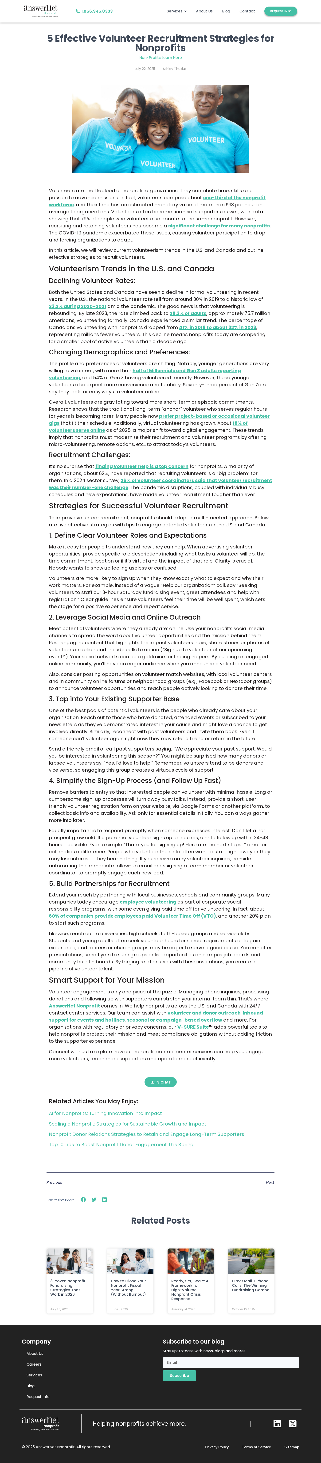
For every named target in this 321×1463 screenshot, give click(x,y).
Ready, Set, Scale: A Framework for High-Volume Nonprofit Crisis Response (189, 1290)
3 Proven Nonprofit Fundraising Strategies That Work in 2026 (68, 1287)
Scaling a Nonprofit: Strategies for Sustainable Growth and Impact (127, 1124)
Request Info (38, 1396)
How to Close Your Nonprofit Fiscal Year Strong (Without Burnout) (128, 1287)
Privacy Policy (217, 1447)
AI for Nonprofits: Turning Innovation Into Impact (105, 1113)
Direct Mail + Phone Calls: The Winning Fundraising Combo (251, 1285)
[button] (83, 1200)
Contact (247, 11)
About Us (204, 11)
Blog (226, 11)
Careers (34, 1364)
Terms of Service (256, 1447)
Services (174, 11)
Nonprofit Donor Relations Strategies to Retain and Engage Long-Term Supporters (146, 1134)
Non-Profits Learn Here (160, 57)
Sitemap (291, 1447)
